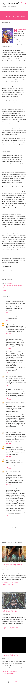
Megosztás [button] (5, 290)
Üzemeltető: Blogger (14, 681)
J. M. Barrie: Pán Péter (9, 611)
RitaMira (8, 447)
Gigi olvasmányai (10, 3)
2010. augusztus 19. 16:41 (18, 301)
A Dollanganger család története (12, 285)
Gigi (7, 324)
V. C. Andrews (10, 288)
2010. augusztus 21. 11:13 (19, 389)
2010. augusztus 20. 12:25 (15, 324)
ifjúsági (4, 288)
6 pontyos (9, 283)
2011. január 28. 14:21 (17, 447)
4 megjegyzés (13, 671)
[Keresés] (22, 3)
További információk (8, 584)
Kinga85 (8, 402)
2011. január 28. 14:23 (14, 460)
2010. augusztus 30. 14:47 (15, 432)
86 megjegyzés (14, 582)
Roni (7, 471)
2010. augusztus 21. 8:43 (15, 351)
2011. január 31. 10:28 (15, 471)
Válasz (8, 312)
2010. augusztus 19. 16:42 (18, 316)
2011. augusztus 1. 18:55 (18, 488)
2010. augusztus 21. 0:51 (18, 337)
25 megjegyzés (14, 627)
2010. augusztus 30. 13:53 (17, 402)
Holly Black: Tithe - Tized (10, 655)
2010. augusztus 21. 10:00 (15, 376)
